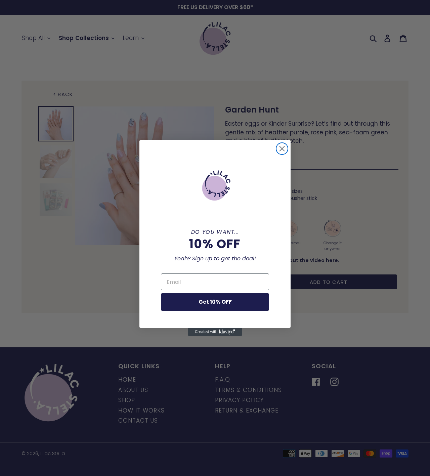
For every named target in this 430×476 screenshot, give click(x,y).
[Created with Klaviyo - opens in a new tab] (215, 332)
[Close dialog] (282, 149)
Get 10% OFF (215, 302)
